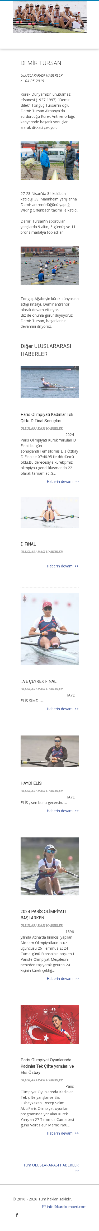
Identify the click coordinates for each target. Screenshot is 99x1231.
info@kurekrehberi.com (67, 1206)
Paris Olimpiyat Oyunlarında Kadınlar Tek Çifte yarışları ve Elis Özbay (47, 1066)
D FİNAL (28, 544)
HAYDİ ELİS (31, 783)
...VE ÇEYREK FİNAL (38, 681)
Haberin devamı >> (63, 481)
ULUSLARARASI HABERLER (42, 75)
